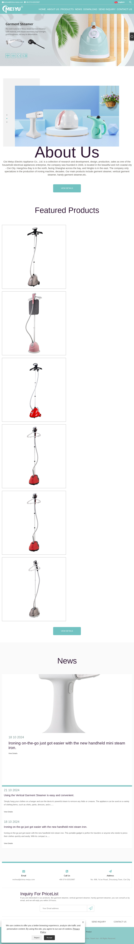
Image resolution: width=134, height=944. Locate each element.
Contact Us (124, 9)
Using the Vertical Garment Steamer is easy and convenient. (39, 795)
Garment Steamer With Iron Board (34, 323)
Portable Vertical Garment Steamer (34, 589)
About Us (53, 9)
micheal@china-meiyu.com (13, 2)
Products (67, 9)
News (78, 9)
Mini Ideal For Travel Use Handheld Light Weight (34, 256)
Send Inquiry (107, 9)
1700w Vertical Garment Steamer (34, 389)
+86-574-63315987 (33, 2)
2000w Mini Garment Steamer (34, 522)
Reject (36, 938)
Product (88, 932)
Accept (49, 938)
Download (90, 9)
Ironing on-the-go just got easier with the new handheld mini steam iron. (67, 745)
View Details (67, 188)
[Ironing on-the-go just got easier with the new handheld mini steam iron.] (67, 703)
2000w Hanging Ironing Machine (34, 456)
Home (42, 9)
